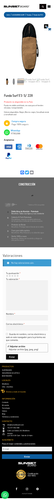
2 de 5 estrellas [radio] (10, 276)
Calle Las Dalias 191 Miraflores (18, 431)
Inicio (8, 15)
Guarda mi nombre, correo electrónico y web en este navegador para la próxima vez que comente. (26, 337)
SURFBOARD (7, 370)
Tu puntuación (13, 273)
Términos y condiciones (10, 417)
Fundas (29, 15)
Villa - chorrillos (7, 387)
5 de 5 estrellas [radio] (18, 276)
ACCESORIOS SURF (18, 15)
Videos (4, 411)
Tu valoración (13, 279)
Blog (3, 414)
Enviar (27, 457)
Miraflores (5, 384)
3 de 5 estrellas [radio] (12, 276)
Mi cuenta (5, 405)
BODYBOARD (7, 376)
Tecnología (6, 408)
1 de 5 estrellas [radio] (7, 276)
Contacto (5, 402)
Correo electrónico (15, 324)
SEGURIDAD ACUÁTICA (11, 373)
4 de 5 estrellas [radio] (15, 276)
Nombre (10, 314)
